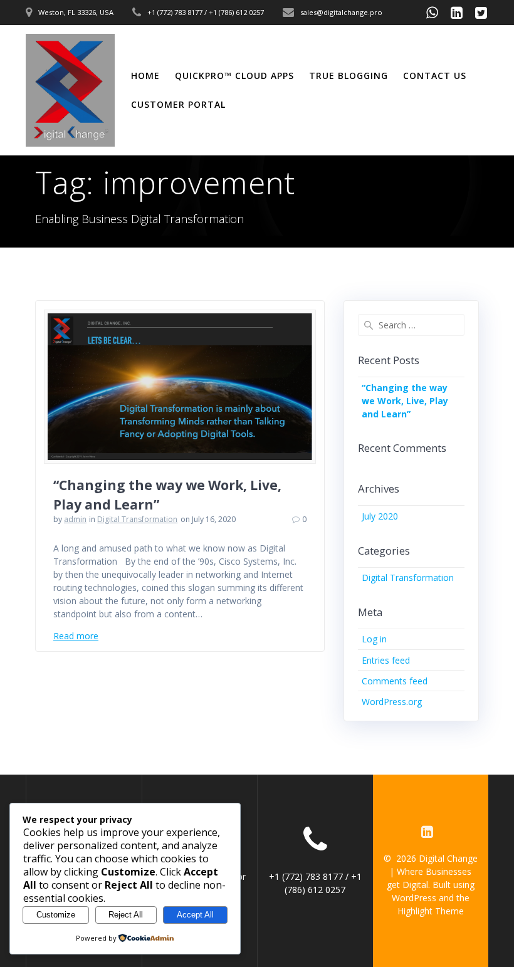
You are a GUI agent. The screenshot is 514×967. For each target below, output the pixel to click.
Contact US (434, 75)
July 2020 (380, 516)
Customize (55, 914)
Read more (75, 636)
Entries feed (386, 660)
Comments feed (394, 681)
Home (145, 75)
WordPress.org (392, 702)
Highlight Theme (430, 911)
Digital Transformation (137, 519)
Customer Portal (178, 104)
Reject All (125, 914)
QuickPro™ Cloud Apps (234, 75)
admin (75, 519)
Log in (374, 639)
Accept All (195, 914)
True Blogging (348, 75)
